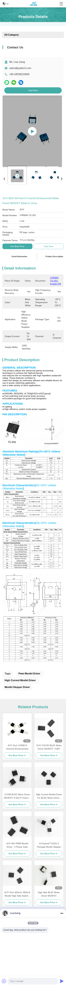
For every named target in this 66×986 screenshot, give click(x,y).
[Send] (61, 981)
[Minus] (62, 913)
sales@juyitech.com (20, 68)
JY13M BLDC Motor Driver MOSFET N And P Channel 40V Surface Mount (17, 796)
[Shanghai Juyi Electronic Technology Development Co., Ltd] (34, 3)
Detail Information (19, 256)
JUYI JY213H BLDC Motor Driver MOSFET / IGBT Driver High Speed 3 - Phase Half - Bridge (49, 747)
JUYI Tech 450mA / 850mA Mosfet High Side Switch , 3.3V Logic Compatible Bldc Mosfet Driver (17, 894)
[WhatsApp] (7, 82)
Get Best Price (17, 246)
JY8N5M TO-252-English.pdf (55, 280)
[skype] (21, 82)
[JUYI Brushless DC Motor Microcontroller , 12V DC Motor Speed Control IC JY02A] (32, 131)
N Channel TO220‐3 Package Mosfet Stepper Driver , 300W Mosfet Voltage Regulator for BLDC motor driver (48, 845)
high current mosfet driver (20, 680)
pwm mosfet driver (29, 673)
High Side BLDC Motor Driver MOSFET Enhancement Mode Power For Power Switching (49, 894)
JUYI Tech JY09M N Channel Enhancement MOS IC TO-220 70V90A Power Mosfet (17, 747)
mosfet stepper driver (17, 687)
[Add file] (4, 981)
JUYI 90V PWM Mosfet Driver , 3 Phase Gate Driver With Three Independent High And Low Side (17, 845)
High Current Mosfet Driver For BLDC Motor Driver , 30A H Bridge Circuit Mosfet (49, 796)
